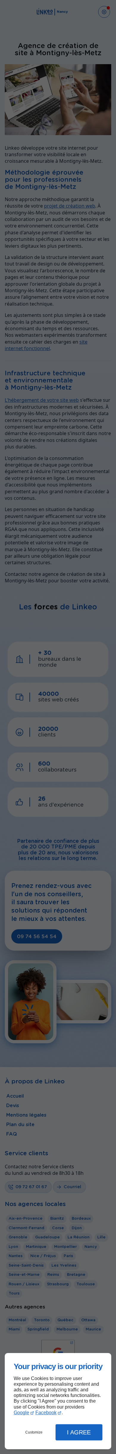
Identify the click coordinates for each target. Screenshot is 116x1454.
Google (21, 1412)
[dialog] (58, 1401)
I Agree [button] (79, 1432)
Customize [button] (34, 1432)
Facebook (46, 1412)
